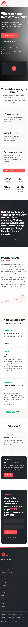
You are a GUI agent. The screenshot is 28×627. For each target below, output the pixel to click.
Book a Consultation (5, 569)
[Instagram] (4, 559)
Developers (3, 603)
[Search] (21, 3)
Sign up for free (9, 449)
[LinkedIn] (7, 559)
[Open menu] (25, 3)
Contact (2, 598)
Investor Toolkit (4, 588)
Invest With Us (4, 567)
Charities (3, 606)
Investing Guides (4, 582)
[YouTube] (10, 559)
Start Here (3, 580)
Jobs (2, 601)
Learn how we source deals (14, 170)
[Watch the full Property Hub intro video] (14, 68)
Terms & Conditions (13, 621)
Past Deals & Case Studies (6, 572)
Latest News (4, 585)
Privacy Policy (4, 621)
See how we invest (9, 41)
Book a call (8, 475)
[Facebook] (2, 559)
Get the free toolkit (9, 35)
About (2, 595)
